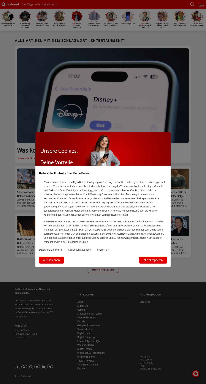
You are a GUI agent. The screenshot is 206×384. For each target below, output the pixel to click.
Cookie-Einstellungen (79, 249)
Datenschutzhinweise (50, 249)
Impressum (103, 249)
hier (91, 190)
